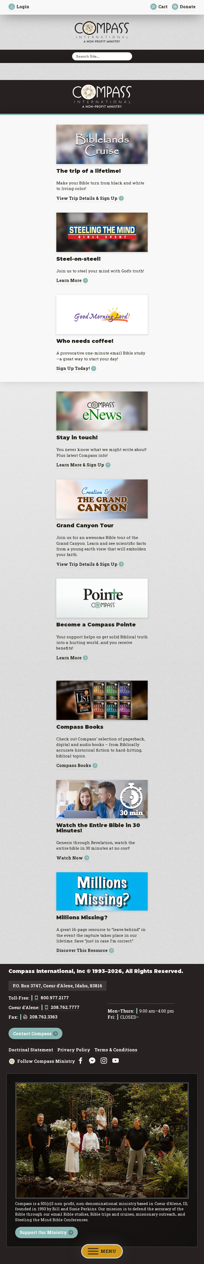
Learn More (69, 280)
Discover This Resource (82, 950)
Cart (163, 6)
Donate (188, 6)
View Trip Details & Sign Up (86, 198)
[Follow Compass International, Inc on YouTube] (115, 1060)
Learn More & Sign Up (80, 464)
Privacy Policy (73, 1050)
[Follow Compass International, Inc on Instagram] (104, 1060)
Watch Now (69, 857)
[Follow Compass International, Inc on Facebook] (80, 1060)
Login (22, 6)
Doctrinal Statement (30, 1050)
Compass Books (73, 765)
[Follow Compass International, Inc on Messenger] (92, 1060)
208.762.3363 (43, 1017)
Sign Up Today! (73, 368)
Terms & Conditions (116, 1050)
